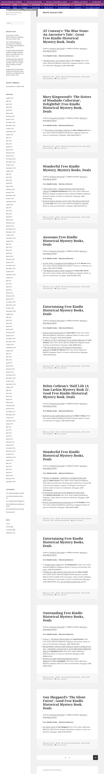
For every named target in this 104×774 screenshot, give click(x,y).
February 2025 (10, 153)
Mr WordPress (10, 86)
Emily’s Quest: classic (53, 565)
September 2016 (11, 457)
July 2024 (8, 174)
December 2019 (10, 338)
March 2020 (9, 329)
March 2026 (9, 113)
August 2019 (9, 351)
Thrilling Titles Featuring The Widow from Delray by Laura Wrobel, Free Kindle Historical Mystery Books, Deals (15, 72)
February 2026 (10, 116)
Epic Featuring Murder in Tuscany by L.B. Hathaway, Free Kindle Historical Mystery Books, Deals (15, 44)
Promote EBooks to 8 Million (11, 2)
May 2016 (9, 469)
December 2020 (10, 302)
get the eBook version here (70, 582)
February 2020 (10, 332)
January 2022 (10, 262)
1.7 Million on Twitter (80, 2)
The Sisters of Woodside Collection (58, 130)
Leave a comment (61, 78)
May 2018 (9, 396)
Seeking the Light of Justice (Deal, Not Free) (60, 572)
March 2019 (9, 366)
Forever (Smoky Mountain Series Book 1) (58, 502)
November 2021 (11, 268)
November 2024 (11, 162)
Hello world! (20, 86)
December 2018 (10, 375)
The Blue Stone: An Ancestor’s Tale (56, 61)
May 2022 (9, 250)
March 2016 (9, 475)
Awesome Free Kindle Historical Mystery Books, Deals (63, 241)
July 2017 (8, 427)
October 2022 (10, 235)
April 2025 (9, 147)
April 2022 (9, 253)
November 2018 (11, 378)
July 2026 (8, 101)
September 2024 (11, 168)
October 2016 (10, 454)
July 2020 (8, 317)
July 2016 (8, 463)
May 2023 (9, 214)
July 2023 (8, 208)
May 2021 (9, 287)
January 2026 (10, 119)
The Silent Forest (49, 727)
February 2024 (10, 189)
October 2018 (10, 381)
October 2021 (10, 271)
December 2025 (10, 122)
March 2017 (9, 439)
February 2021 (10, 296)
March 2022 (9, 256)
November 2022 (11, 232)
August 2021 (9, 278)
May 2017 (9, 433)
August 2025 (9, 135)
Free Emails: (5, 8)
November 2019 (11, 342)
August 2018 (9, 387)
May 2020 (9, 323)
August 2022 (9, 241)
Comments (10, 530)
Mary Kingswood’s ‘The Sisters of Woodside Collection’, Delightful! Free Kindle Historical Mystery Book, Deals (67, 104)
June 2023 (9, 211)
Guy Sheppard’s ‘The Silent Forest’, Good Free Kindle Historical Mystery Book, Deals (64, 702)
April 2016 (9, 472)
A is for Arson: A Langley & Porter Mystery (58, 263)
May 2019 (9, 360)
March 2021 (9, 293)
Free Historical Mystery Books (15, 493)
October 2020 (10, 308)
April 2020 (9, 326)
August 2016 (9, 460)
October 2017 (10, 418)
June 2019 (9, 357)
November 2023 (11, 195)
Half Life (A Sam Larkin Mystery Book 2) (57, 416)
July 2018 (8, 390)
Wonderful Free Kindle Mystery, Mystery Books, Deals (67, 168)
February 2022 (10, 259)
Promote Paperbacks (34, 2)
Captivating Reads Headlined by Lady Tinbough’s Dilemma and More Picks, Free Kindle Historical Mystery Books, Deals (14, 62)
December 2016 (10, 448)
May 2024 (9, 180)
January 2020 (10, 335)
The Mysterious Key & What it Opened (58, 271)
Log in (8, 524)
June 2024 (9, 177)
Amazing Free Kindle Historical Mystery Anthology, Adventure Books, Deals (15, 37)
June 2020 (9, 320)
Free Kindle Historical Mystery (15, 501)
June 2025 (9, 141)
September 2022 (11, 238)
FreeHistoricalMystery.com (21, 9)
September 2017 (11, 421)
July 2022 (8, 244)
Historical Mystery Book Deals (15, 509)
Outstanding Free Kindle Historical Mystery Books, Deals (63, 616)
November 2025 (11, 125)
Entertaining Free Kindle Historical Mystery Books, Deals (63, 310)
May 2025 (9, 144)
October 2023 (10, 198)
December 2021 (10, 265)
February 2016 (10, 478)
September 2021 (11, 274)
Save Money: (5, 5)
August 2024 (9, 171)
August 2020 (9, 314)
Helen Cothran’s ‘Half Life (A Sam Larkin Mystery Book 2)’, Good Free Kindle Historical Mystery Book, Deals (66, 391)
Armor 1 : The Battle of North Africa (57, 639)
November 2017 (11, 415)
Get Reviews (96, 2)
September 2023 (11, 201)
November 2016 (11, 451)
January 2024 (10, 192)
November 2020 (11, 305)
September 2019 (11, 348)
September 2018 (11, 384)
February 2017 (10, 442)
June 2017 (9, 430)
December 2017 (10, 411)
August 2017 (9, 424)
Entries (9, 527)
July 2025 (8, 138)
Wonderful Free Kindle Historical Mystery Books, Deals (63, 455)
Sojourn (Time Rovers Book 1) (54, 333)
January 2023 (10, 226)
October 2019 (10, 344)
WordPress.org (10, 533)
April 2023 (9, 217)
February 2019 (10, 369)
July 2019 (8, 354)
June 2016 (9, 466)
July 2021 (8, 281)
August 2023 (9, 204)
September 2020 (11, 311)
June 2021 (9, 284)
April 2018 (9, 399)
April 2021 (9, 290)
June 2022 (9, 247)
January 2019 (10, 372)
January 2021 (10, 299)
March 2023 (9, 220)
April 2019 (9, 363)
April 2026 (9, 110)
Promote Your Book (57, 48)
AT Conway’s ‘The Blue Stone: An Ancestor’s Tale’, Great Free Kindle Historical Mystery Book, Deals (66, 36)
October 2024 (10, 165)
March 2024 (9, 186)
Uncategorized (10, 512)
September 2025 (11, 131)
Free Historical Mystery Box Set (72, 146)
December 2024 (10, 159)
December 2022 (10, 229)
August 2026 (9, 98)
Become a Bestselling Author (56, 2)
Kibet (58, 77)
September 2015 (11, 481)
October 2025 (10, 128)
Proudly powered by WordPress (52, 770)
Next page (95, 757)
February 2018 (10, 405)
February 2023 (10, 223)
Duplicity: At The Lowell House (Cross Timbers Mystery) (64, 340)
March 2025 (9, 150)
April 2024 (9, 183)
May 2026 (9, 107)
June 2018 (9, 393)
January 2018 (10, 408)
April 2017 (9, 436)
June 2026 (9, 104)
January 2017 (10, 445)
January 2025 (10, 156)
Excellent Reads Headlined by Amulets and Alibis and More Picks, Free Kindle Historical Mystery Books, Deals (14, 53)
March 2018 (9, 402)
